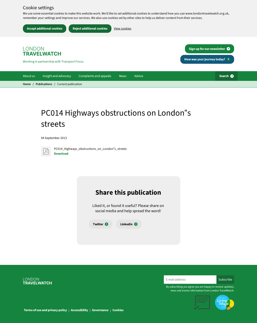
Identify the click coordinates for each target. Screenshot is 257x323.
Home (27, 84)
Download (61, 153)
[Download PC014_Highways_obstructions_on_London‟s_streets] (46, 151)
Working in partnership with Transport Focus (53, 61)
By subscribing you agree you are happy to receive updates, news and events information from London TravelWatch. (200, 288)
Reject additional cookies (90, 28)
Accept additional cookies (44, 28)
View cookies (122, 28)
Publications (44, 84)
